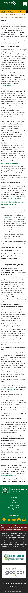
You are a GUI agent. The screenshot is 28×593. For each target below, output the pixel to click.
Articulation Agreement (13, 198)
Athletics (11, 544)
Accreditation (19, 542)
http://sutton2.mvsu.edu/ (11, 217)
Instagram (19, 520)
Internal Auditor (23, 546)
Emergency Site (20, 537)
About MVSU (5, 533)
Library (12, 539)
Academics (12, 533)
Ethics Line (17, 539)
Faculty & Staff (12, 537)
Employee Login (14, 587)
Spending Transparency (20, 544)
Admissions (19, 533)
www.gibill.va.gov (6, 85)
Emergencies (4, 544)
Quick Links (15, 546)
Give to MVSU (8, 11)
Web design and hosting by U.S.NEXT (14, 591)
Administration (13, 541)
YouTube (14, 520)
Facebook (4, 520)
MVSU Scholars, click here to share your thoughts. (13, 17)
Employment (6, 539)
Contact (24, 520)
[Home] (10, 3)
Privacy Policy (21, 585)
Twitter (9, 520)
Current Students (11, 535)
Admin (15, 585)
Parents (18, 535)
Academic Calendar (6, 546)
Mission (13, 542)
